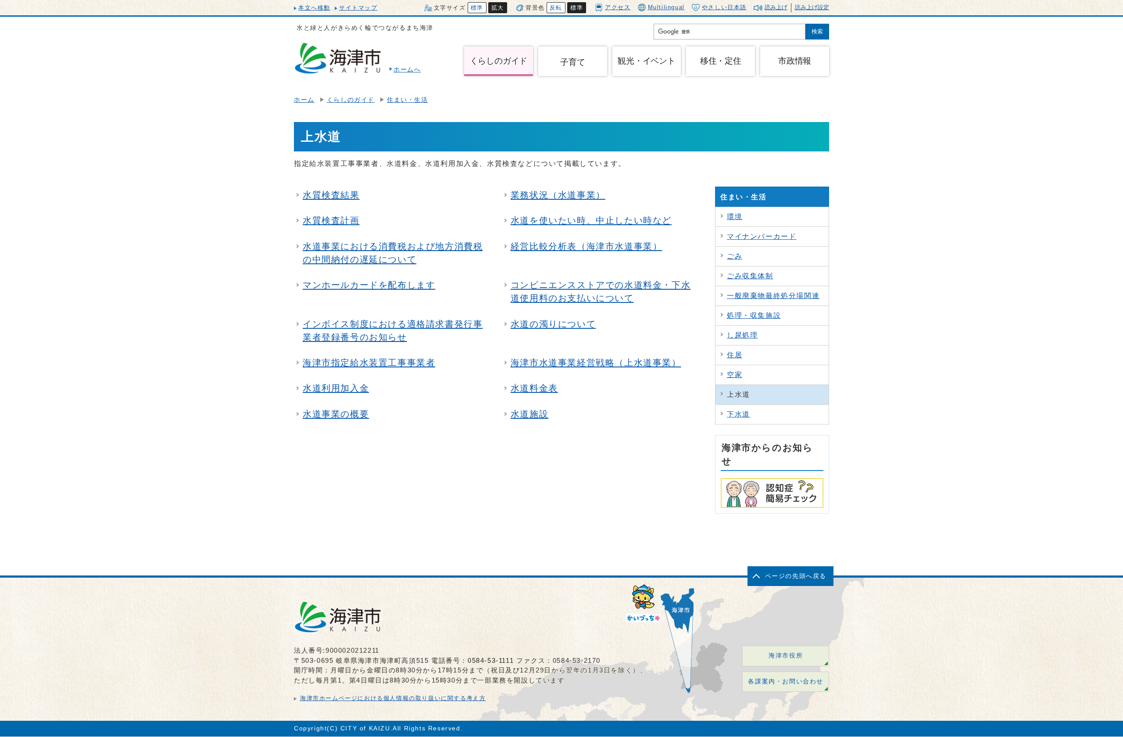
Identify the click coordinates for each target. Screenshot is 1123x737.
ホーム (304, 100)
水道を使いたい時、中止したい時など (591, 220)
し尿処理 (742, 335)
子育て (572, 62)
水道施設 (529, 414)
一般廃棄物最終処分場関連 (773, 295)
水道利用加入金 (336, 388)
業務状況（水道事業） (558, 195)
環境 (734, 216)
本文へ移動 (314, 7)
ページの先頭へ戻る (795, 576)
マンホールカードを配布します (369, 285)
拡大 (497, 7)
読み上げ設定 (812, 7)
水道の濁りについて (553, 324)
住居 (734, 355)
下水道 (738, 414)
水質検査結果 (331, 195)
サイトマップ (358, 7)
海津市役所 (786, 655)
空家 (734, 374)
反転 (556, 7)
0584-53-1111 (491, 660)
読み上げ (776, 7)
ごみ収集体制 (750, 276)
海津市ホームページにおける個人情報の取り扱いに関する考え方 (393, 698)
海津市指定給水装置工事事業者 (369, 362)
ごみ (734, 256)
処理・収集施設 (754, 315)
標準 (477, 7)
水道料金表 (534, 388)
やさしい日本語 (724, 7)
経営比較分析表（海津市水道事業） (586, 246)
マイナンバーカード (761, 236)
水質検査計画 (331, 220)
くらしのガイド (351, 100)
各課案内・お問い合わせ (785, 681)
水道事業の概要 (336, 414)
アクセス (617, 7)
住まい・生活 (407, 100)
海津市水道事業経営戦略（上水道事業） (596, 362)
